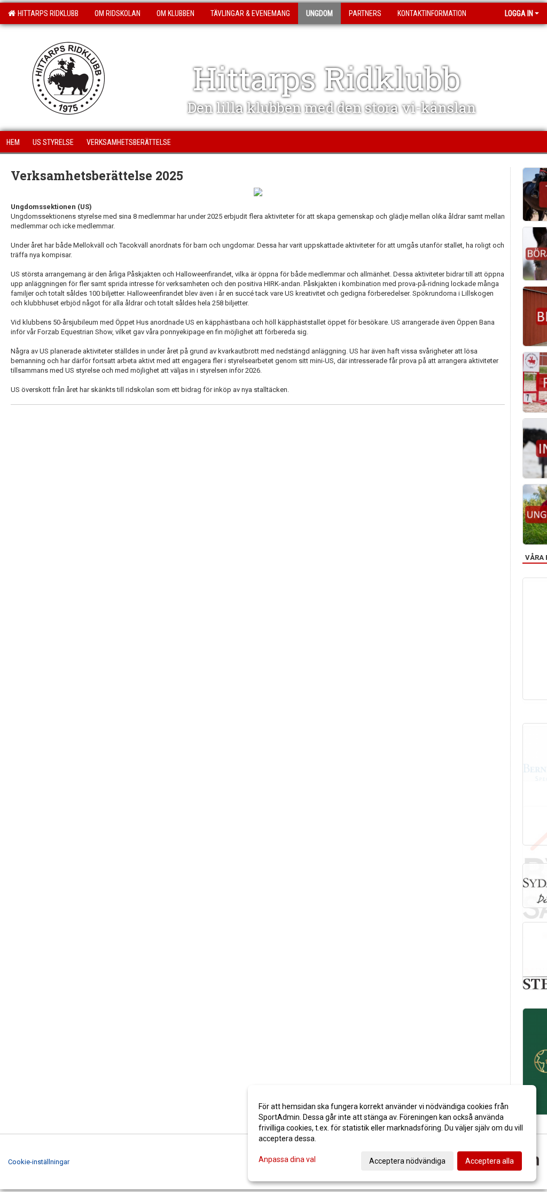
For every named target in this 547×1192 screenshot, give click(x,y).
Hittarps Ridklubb (46, 13)
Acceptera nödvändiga (407, 1161)
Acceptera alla (489, 1161)
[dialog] (392, 1133)
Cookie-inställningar (38, 1162)
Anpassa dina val (287, 1159)
